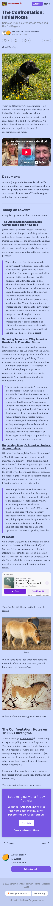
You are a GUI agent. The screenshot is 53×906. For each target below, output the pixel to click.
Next (44, 843)
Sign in (47, 4)
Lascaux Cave (24, 667)
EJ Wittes (35, 31)
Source (26, 652)
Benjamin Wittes (19, 31)
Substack (13, 900)
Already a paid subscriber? (26, 830)
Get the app (39, 893)
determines (8, 186)
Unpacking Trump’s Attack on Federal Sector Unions (26, 447)
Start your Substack (19, 893)
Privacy (29, 883)
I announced (26, 738)
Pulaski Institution (11, 113)
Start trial (26, 822)
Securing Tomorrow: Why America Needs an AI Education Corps (24, 341)
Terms (37, 883)
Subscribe (37, 4)
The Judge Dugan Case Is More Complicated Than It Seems (22, 223)
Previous (10, 843)
